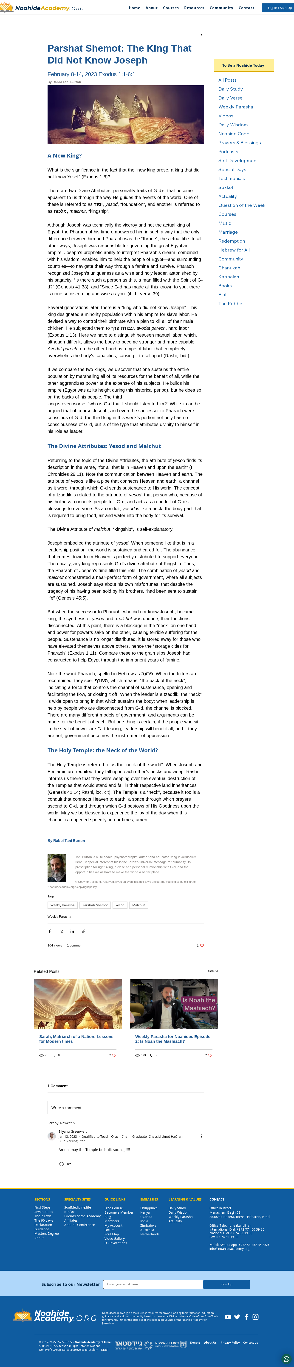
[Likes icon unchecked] (62, 1164)
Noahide (28, 8)
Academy (55, 8)
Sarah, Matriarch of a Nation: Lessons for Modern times (76, 1039)
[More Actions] (201, 1136)
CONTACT (216, 1199)
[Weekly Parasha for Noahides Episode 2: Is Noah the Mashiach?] (174, 1004)
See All (213, 971)
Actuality (175, 1221)
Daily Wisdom (179, 1212)
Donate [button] (195, 1343)
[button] (151, 8)
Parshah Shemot (95, 905)
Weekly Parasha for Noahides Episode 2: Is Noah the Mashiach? (172, 1039)
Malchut (138, 905)
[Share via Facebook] (50, 931)
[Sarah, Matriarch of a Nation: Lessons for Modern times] (78, 1004)
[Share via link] (83, 931)
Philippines (149, 1208)
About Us (210, 1343)
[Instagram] (256, 1317)
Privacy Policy (230, 1343)
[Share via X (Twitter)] (61, 931)
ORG (77, 8)
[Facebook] (246, 1317)
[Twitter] (237, 1317)
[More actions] (201, 35)
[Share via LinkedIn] (72, 931)
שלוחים (69, 1211)
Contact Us (250, 1343)
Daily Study (177, 1208)
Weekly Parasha (63, 905)
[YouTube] (228, 1317)
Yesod (120, 905)
